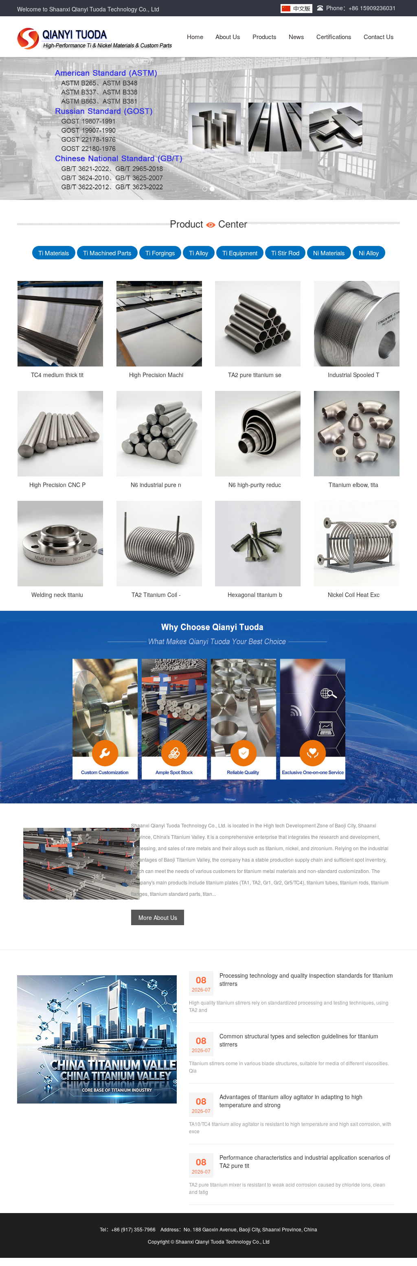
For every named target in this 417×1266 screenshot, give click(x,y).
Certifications (333, 36)
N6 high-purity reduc (254, 485)
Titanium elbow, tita (353, 485)
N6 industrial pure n (156, 485)
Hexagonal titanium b (255, 594)
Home (195, 36)
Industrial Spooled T (354, 375)
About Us (227, 36)
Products (264, 36)
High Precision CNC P (57, 485)
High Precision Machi (156, 375)
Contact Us (379, 36)
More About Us (157, 917)
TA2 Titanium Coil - (156, 594)
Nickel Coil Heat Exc (354, 594)
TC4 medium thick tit (57, 375)
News (296, 36)
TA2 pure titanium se (254, 375)
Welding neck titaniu (57, 594)
